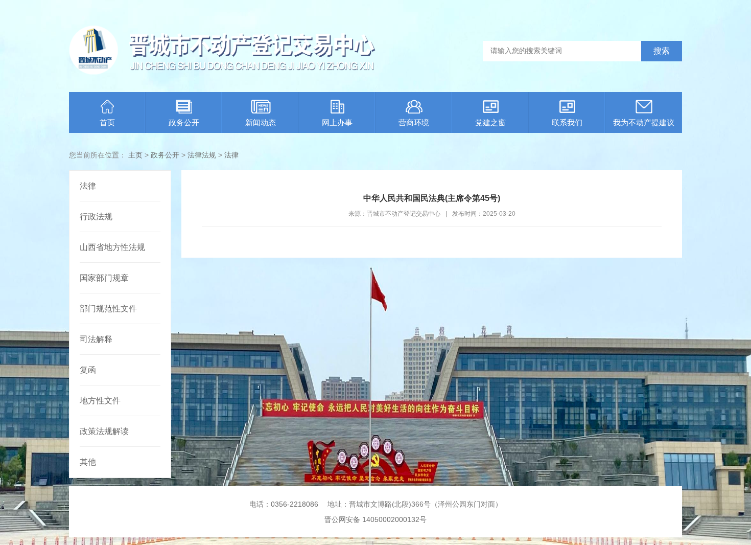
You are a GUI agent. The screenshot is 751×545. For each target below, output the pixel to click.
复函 (88, 370)
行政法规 (96, 216)
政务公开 (184, 122)
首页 (107, 122)
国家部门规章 (104, 278)
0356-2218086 (294, 504)
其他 (88, 462)
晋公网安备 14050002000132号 (375, 519)
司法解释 (96, 339)
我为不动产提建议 (643, 122)
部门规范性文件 (108, 308)
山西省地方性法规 (112, 247)
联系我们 (567, 122)
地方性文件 (100, 400)
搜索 (661, 51)
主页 (135, 155)
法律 (231, 155)
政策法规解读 (104, 431)
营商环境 (413, 122)
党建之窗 (490, 122)
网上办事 (337, 122)
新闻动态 (260, 122)
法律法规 (201, 155)
